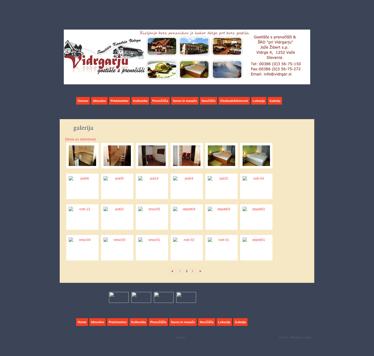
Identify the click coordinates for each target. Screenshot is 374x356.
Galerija (274, 100)
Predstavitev (119, 100)
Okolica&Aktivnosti (234, 100)
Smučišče (208, 100)
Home (82, 322)
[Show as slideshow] (80, 139)
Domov (83, 100)
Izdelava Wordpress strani (295, 337)
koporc (181, 337)
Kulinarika (140, 100)
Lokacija (259, 100)
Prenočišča (160, 100)
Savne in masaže (185, 100)
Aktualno (99, 100)
